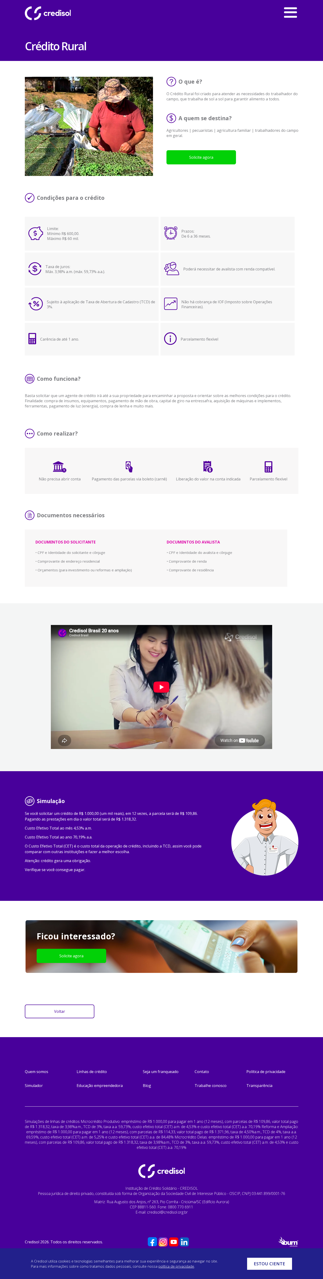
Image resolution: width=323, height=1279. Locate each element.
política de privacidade (176, 1266)
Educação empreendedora (100, 1085)
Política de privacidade (265, 1071)
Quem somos (36, 1071)
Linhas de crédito (92, 1071)
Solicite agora (201, 157)
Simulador (34, 1085)
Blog (147, 1085)
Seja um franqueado (161, 1071)
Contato (202, 1071)
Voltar (59, 1011)
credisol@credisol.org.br (167, 1212)
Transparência (259, 1085)
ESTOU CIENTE (269, 1263)
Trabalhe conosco (211, 1085)
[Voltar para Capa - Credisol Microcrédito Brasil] (60, 13)
